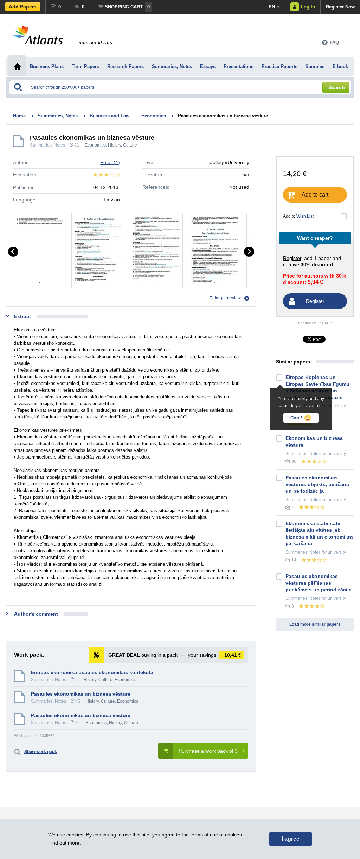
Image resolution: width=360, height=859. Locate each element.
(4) (110, 162)
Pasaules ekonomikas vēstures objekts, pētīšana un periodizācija (317, 484)
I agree (291, 839)
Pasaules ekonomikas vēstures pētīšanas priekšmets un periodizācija (318, 582)
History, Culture (122, 145)
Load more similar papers (315, 624)
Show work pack (40, 751)
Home (19, 115)
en (272, 7)
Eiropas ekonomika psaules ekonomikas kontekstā (92, 672)
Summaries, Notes (47, 145)
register (292, 258)
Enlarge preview (225, 297)
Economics (95, 145)
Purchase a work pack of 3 (208, 751)
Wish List (305, 216)
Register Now (340, 7)
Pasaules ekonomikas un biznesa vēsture (223, 115)
